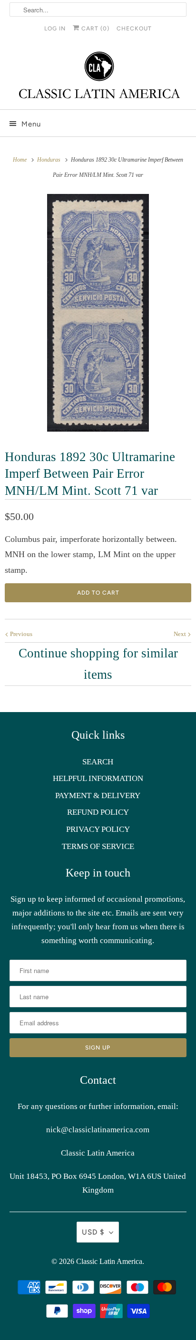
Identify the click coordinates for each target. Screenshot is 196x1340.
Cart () (94, 28)
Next (180, 633)
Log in (55, 28)
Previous (20, 633)
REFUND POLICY (98, 812)
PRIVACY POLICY (98, 829)
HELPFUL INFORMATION (98, 778)
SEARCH (97, 761)
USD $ (93, 1232)
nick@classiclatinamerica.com (97, 1129)
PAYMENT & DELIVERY (97, 795)
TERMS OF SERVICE (98, 846)
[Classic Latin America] (98, 76)
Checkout (134, 28)
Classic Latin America (109, 1261)
